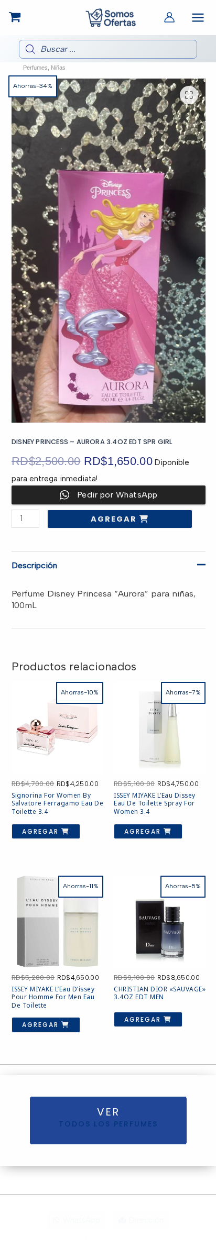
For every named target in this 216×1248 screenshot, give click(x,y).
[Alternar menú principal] (198, 17)
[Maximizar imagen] (189, 95)
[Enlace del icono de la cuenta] (169, 17)
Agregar (115, 519)
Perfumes (35, 67)
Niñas (58, 67)
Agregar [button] (41, 831)
